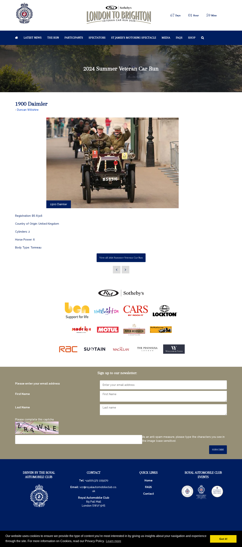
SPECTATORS (97, 37)
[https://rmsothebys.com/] (121, 296)
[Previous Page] (116, 269)
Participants (73, 37)
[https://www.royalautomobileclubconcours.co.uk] (187, 498)
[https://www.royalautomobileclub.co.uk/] (39, 507)
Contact (148, 493)
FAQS (148, 487)
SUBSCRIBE (218, 449)
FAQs (179, 37)
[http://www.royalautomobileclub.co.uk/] (24, 21)
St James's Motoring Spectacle (133, 37)
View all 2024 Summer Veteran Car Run (121, 257)
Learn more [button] (113, 541)
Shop (191, 37)
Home (16, 37)
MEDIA (166, 37)
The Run (53, 37)
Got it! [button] (223, 538)
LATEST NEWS (33, 37)
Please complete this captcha (34, 419)
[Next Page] (125, 269)
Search (202, 37)
